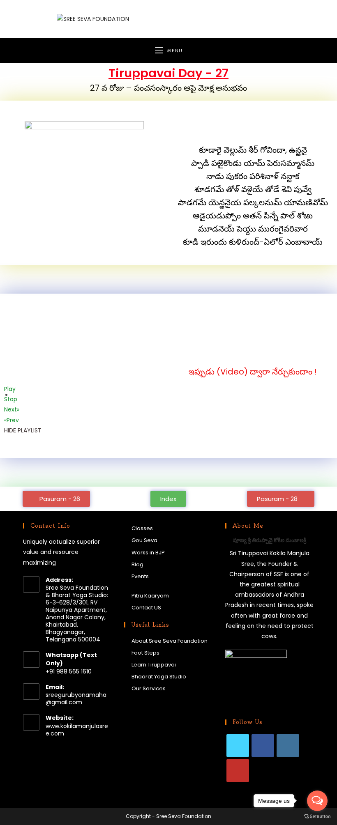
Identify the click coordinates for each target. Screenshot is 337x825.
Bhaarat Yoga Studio (159, 676)
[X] (237, 745)
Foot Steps (145, 653)
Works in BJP (148, 552)
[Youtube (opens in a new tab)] (283, 18)
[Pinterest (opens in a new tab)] (244, 18)
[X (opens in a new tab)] (206, 18)
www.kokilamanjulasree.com (77, 730)
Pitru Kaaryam (150, 596)
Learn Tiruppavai (154, 665)
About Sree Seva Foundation (170, 641)
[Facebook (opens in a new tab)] (225, 18)
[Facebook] (263, 745)
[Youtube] (237, 770)
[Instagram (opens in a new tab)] (264, 18)
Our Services (149, 688)
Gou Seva (144, 540)
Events (140, 576)
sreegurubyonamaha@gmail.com (76, 698)
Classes (142, 528)
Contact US (146, 607)
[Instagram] (288, 745)
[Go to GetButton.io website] (317, 816)
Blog (137, 564)
